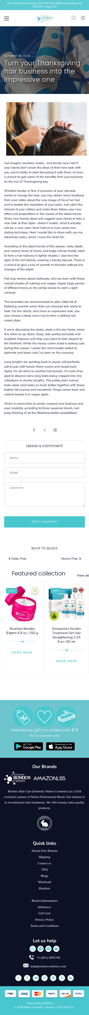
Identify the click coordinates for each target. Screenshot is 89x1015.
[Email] (56, 948)
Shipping (44, 857)
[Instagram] (44, 978)
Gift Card (44, 913)
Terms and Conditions (44, 925)
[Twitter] (18, 978)
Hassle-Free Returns (45, 850)
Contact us (44, 863)
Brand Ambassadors (45, 900)
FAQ (45, 869)
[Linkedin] (70, 978)
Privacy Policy (44, 919)
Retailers (44, 888)
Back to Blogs (44, 548)
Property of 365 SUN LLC (59, 1007)
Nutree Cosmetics (34, 1007)
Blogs (44, 875)
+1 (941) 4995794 (48, 957)
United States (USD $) (39, 1003)
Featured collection (38, 573)
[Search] (74, 18)
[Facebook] (27, 978)
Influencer (44, 907)
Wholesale (44, 882)
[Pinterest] (53, 978)
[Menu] (6, 18)
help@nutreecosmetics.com (48, 966)
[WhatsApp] (33, 948)
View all (83, 575)
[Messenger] (40, 948)
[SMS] (48, 948)
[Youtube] (36, 978)
